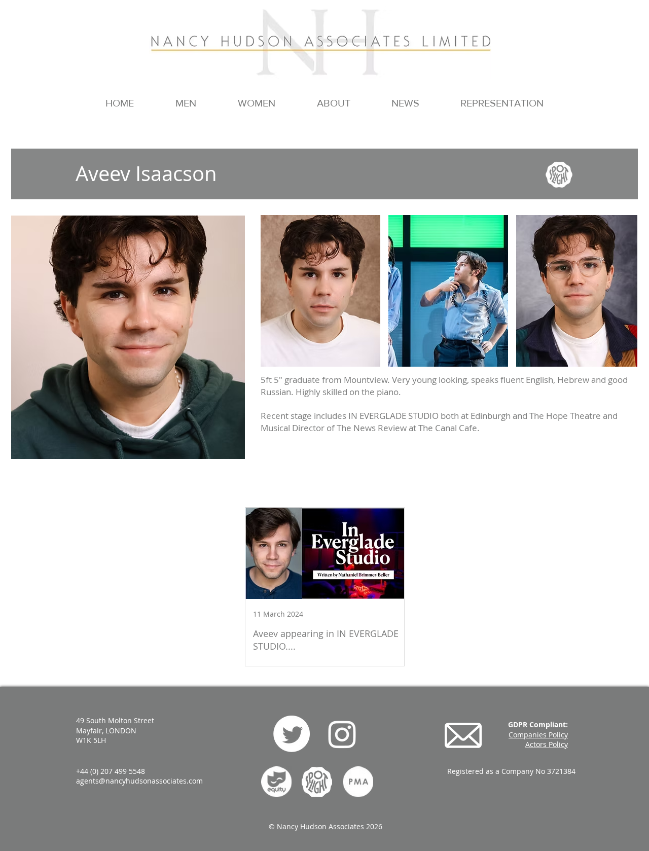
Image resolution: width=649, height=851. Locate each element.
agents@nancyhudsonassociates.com (139, 781)
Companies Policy (538, 734)
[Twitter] (291, 734)
